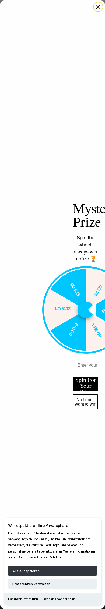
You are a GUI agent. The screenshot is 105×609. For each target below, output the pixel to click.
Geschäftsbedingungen (58, 599)
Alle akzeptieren (26, 570)
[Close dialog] (98, 7)
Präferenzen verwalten (31, 583)
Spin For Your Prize (85, 384)
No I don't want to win (85, 401)
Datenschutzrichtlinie (23, 599)
